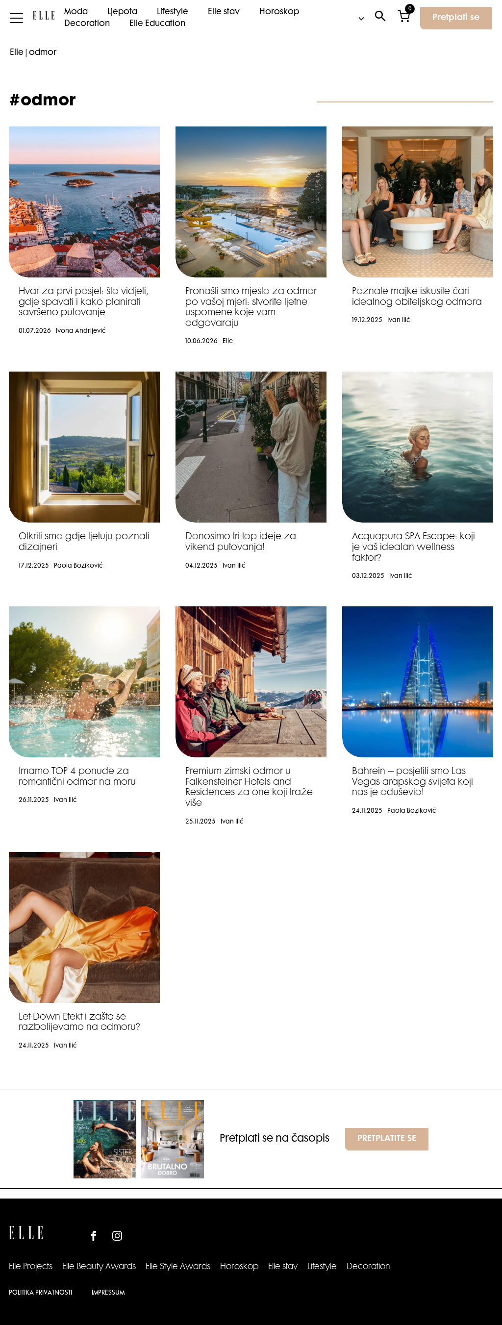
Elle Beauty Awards (99, 1267)
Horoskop (279, 12)
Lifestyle (172, 12)
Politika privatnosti (40, 1293)
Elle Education (157, 24)
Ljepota (122, 12)
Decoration (87, 24)
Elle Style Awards (178, 1267)
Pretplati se (455, 18)
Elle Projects (30, 1267)
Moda (76, 12)
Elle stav (224, 12)
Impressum (108, 1293)
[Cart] (404, 18)
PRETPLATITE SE (386, 1139)
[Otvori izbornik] (16, 18)
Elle (17, 53)
